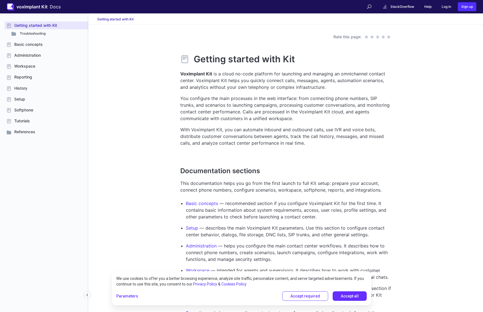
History (20, 88)
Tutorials (22, 120)
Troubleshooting (32, 33)
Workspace (24, 66)
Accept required (305, 296)
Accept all (350, 296)
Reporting (23, 77)
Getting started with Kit (35, 25)
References (24, 131)
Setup (19, 99)
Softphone (23, 110)
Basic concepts (28, 44)
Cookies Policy (234, 284)
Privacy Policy (205, 284)
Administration (27, 55)
